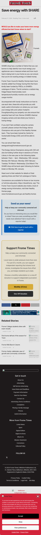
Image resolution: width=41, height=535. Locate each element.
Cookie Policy (15, 532)
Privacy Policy (24, 532)
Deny (20, 522)
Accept (20, 516)
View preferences (20, 528)
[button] (38, 496)
